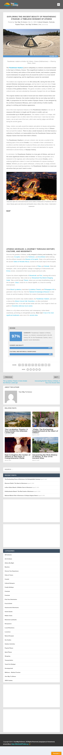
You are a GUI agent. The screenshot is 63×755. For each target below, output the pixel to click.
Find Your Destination (11, 599)
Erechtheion (41, 257)
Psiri (40, 275)
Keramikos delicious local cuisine (22, 306)
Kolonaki (46, 266)
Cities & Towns (9, 575)
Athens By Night (9, 563)
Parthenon (31, 257)
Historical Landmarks (11, 619)
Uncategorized (9, 668)
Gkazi (17, 282)
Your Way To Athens (31, 24)
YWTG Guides (9, 680)
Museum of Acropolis (31, 259)
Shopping (7, 656)
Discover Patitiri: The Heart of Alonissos (16, 483)
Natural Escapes (9, 636)
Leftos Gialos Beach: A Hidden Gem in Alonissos (18, 487)
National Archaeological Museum (39, 292)
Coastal (7, 579)
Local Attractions (9, 627)
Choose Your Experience (12, 571)
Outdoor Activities (10, 644)
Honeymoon (8, 623)
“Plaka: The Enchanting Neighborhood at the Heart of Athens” (45, 431)
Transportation (9, 660)
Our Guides (8, 640)
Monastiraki (32, 275)
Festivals (52, 22)
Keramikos (31, 301)
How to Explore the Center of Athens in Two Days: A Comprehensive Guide (17, 456)
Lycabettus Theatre (35, 289)
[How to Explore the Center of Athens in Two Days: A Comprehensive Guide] (18, 444)
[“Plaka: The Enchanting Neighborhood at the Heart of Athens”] (45, 419)
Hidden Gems (8, 615)
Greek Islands (8, 611)
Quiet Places (8, 652)
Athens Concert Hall (21, 301)
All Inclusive (8, 554)
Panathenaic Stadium (16, 67)
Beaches (7, 567)
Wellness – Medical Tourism (12, 672)
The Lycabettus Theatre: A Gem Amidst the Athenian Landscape (16, 431)
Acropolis (17, 257)
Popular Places (20, 24)
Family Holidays (9, 587)
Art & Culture (8, 559)
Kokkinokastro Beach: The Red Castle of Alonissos (19, 491)
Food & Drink (8, 603)
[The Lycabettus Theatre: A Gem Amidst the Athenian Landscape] (18, 419)
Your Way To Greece (21, 22)
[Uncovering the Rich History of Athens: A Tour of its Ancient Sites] (45, 444)
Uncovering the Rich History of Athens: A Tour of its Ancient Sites (44, 456)
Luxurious (7, 632)
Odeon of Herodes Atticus (21, 261)
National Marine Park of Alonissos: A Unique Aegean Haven (21, 495)
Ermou (8, 271)
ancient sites (34, 315)
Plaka (39, 266)
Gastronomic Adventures (12, 607)
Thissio (26, 280)
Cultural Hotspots (42, 22)
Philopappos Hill (49, 289)
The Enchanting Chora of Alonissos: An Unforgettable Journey (22, 479)
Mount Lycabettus (15, 289)
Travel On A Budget (10, 664)
